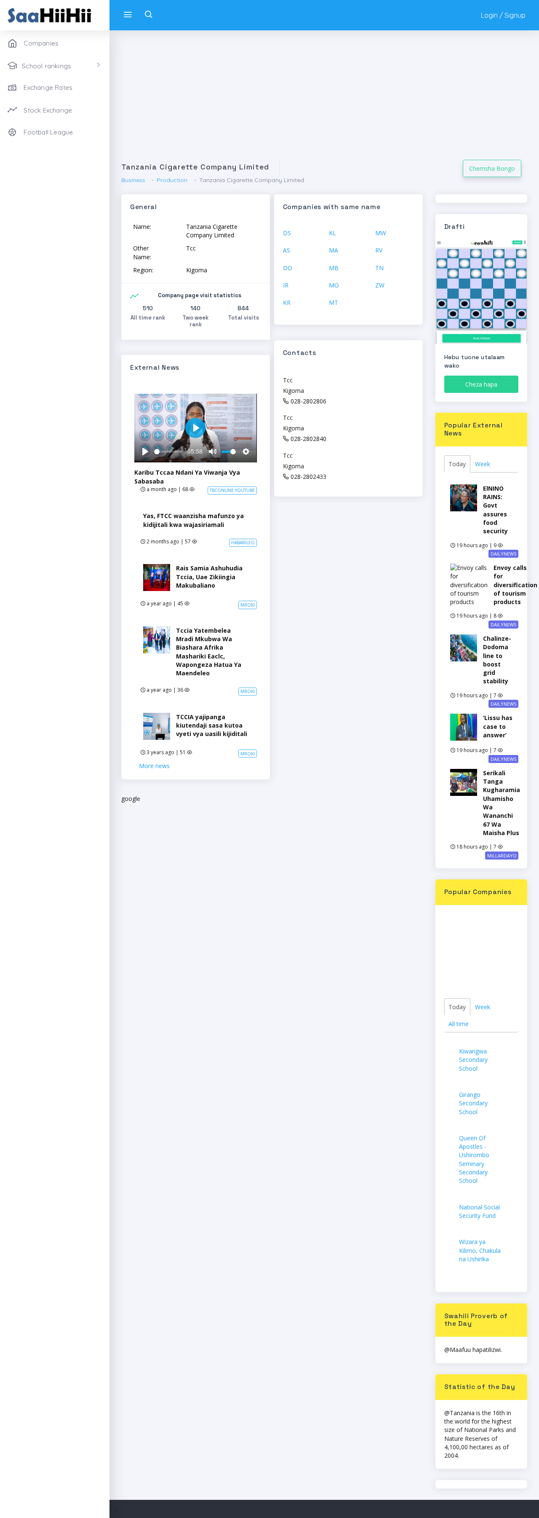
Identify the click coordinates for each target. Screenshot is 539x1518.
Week (482, 464)
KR (287, 302)
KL (332, 233)
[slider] (169, 452)
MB (334, 268)
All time (458, 1024)
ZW (379, 285)
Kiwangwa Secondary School (473, 1059)
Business (133, 180)
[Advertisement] (324, 101)
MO (334, 285)
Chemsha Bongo (492, 168)
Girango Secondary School (473, 1103)
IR (285, 285)
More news (154, 766)
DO (287, 268)
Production (172, 180)
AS (286, 250)
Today (457, 464)
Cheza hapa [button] (481, 384)
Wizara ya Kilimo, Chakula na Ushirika (480, 1250)
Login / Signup (503, 15)
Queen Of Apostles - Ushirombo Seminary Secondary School (474, 1159)
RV (378, 250)
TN (379, 268)
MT (333, 302)
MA (333, 250)
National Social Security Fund (479, 1211)
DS (287, 233)
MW (380, 233)
